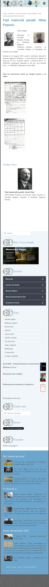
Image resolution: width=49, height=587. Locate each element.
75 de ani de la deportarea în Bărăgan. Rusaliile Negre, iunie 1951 (30, 463)
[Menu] (44, 3)
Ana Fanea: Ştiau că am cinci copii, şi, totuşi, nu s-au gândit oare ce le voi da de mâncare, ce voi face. (25, 471)
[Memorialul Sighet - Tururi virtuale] (21, 256)
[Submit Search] (5, 233)
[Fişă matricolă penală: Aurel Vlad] (24, 179)
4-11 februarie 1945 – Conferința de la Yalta (30, 559)
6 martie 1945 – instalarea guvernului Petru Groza (30, 537)
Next (44, 197)
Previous (5, 197)
